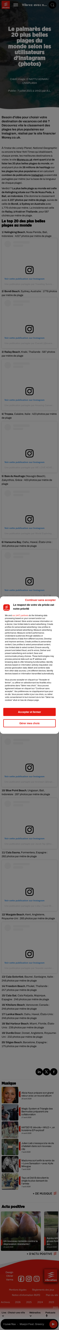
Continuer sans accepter (40, 600)
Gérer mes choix (29, 723)
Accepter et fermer (29, 712)
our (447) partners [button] (20, 615)
